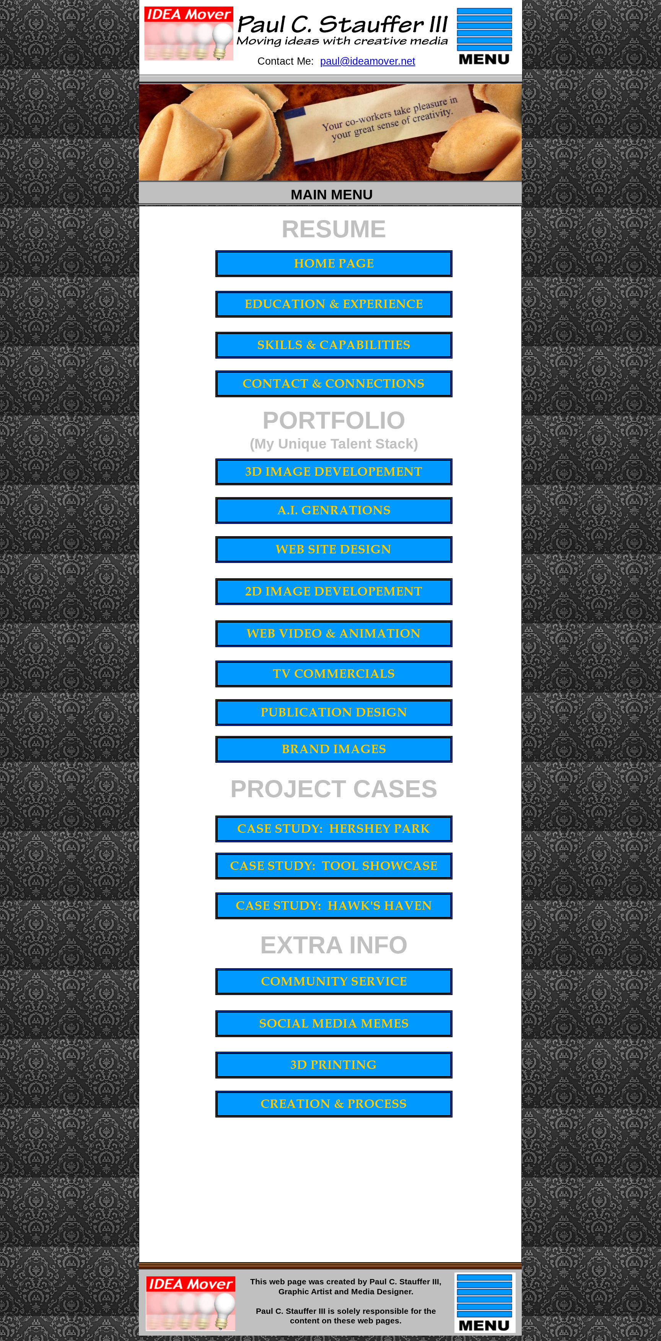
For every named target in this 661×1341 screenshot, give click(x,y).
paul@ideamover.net (367, 61)
